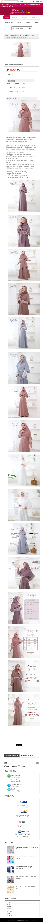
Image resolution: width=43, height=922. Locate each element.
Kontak (20, 22)
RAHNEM (9, 911)
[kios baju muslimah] (20, 12)
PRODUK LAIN (9, 22)
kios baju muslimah (22, 920)
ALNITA (9, 903)
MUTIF (9, 907)
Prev (5, 763)
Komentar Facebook (27, 755)
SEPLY (9, 913)
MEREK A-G (15, 17)
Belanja (28, 22)
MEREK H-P (25, 17)
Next (37, 763)
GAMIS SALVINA (14, 35)
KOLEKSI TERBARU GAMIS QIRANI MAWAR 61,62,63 (25, 867)
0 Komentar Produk (12, 755)
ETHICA (9, 905)
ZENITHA (9, 915)
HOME (6, 17)
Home (6, 35)
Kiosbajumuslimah (16, 781)
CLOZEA (35, 22)
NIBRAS (9, 909)
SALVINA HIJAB (24, 35)
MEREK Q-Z (35, 17)
